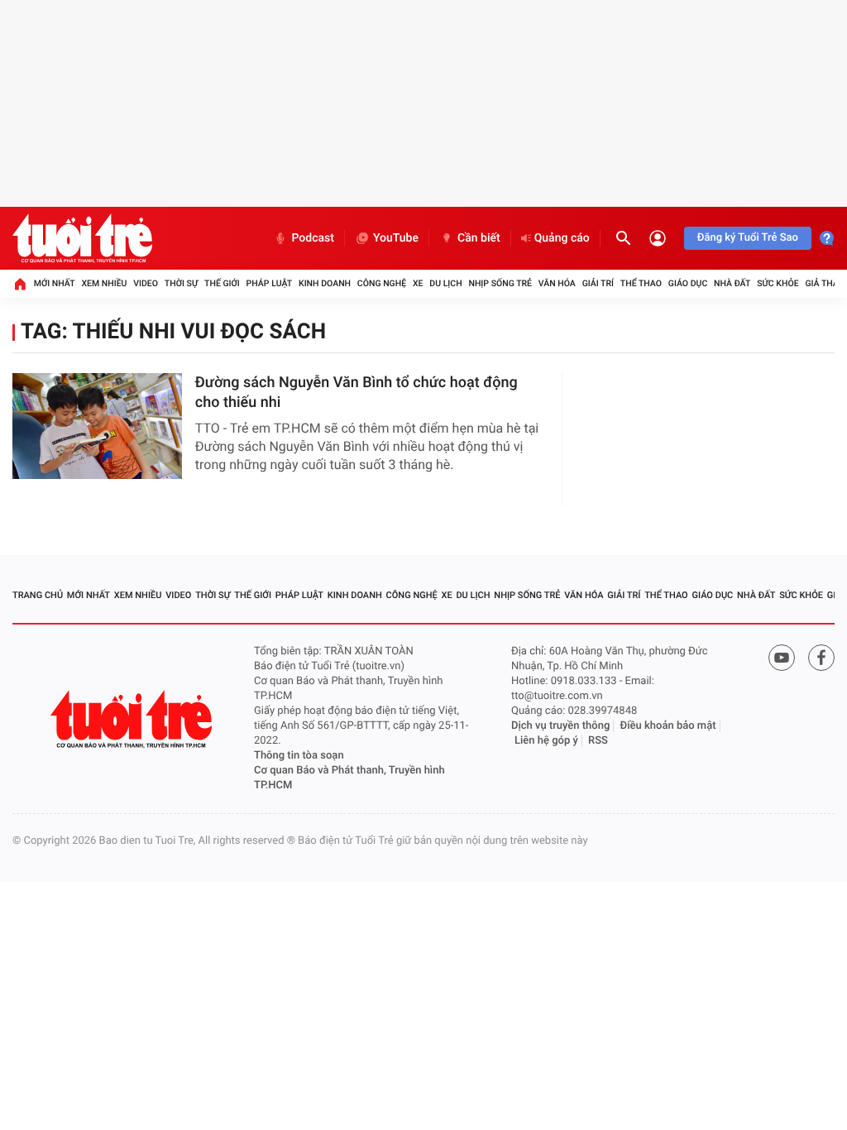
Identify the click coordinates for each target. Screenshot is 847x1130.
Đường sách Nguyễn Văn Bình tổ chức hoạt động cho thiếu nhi (356, 392)
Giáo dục (688, 283)
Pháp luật (269, 283)
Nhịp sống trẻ (500, 283)
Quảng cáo (562, 238)
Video (145, 283)
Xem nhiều (104, 283)
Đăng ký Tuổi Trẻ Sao (747, 238)
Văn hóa (557, 283)
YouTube (396, 238)
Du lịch (445, 283)
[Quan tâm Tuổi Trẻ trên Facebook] (821, 657)
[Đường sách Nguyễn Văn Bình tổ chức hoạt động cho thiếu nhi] (97, 426)
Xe (418, 283)
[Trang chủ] (19, 284)
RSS (598, 741)
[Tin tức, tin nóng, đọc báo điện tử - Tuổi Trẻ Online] (82, 238)
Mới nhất (54, 283)
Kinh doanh (325, 283)
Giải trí (598, 283)
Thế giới (222, 283)
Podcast (312, 238)
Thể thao (641, 283)
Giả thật (824, 283)
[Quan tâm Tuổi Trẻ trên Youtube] (781, 657)
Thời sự (181, 283)
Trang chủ (37, 595)
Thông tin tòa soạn (299, 755)
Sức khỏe (777, 283)
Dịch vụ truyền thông (560, 726)
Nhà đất (732, 283)
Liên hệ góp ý (546, 741)
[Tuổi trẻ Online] (133, 719)
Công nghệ (381, 283)
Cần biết (478, 238)
